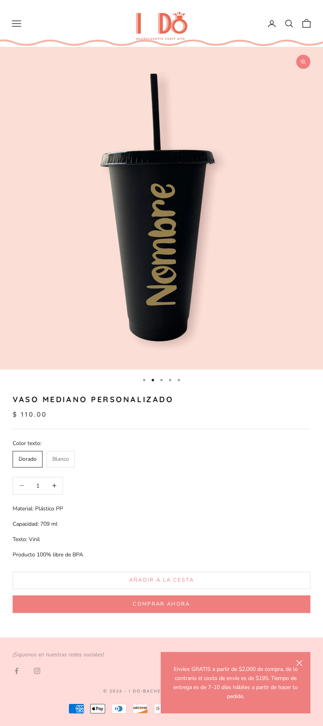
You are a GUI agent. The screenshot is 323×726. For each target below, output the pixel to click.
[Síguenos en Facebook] (16, 671)
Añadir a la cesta (161, 580)
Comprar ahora (161, 604)
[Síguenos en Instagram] (37, 671)
